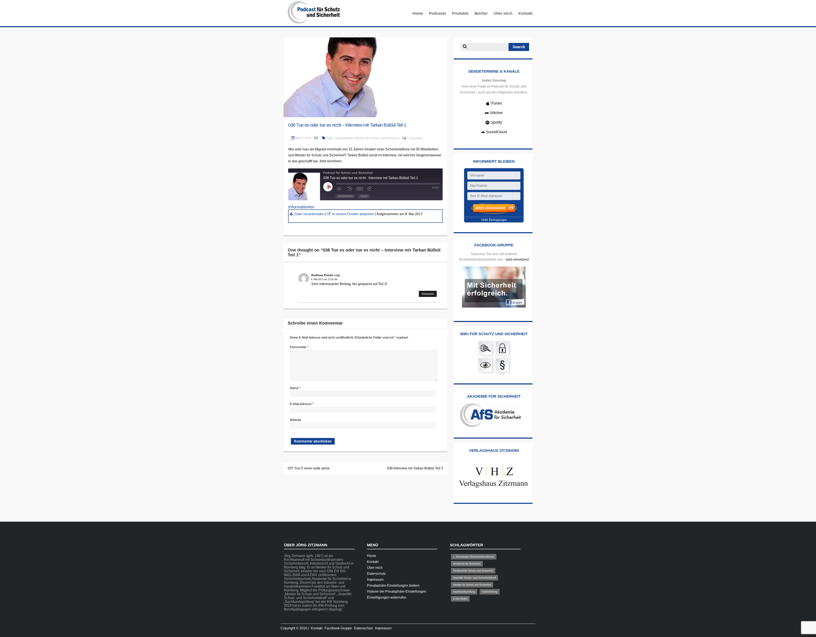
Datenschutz (376, 573)
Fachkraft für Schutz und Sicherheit (473, 570)
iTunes (496, 103)
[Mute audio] (340, 189)
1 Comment (414, 138)
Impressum (375, 579)
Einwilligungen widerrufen (386, 597)
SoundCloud (496, 132)
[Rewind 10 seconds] (350, 188)
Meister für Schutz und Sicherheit (377, 138)
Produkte (460, 13)
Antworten (428, 293)
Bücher (481, 13)
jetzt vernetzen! (517, 259)
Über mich (503, 13)
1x (359, 188)
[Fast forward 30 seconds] (370, 188)
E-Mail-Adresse (302, 404)
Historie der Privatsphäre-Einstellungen (396, 591)
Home (417, 13)
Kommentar (299, 347)
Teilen (363, 196)
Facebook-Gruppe (338, 628)
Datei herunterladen (309, 214)
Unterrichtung (489, 591)
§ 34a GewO (460, 598)
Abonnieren (345, 196)
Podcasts (437, 13)
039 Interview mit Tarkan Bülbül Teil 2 (415, 468)
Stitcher (496, 113)
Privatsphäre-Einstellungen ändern (393, 585)
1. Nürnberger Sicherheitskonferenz (473, 556)
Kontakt (525, 13)
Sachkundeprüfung (464, 591)
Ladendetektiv (343, 138)
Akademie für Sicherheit (467, 563)
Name (295, 388)
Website (295, 420)
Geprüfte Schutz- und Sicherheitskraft (474, 577)
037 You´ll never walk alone (309, 468)
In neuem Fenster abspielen (353, 214)
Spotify (495, 122)
